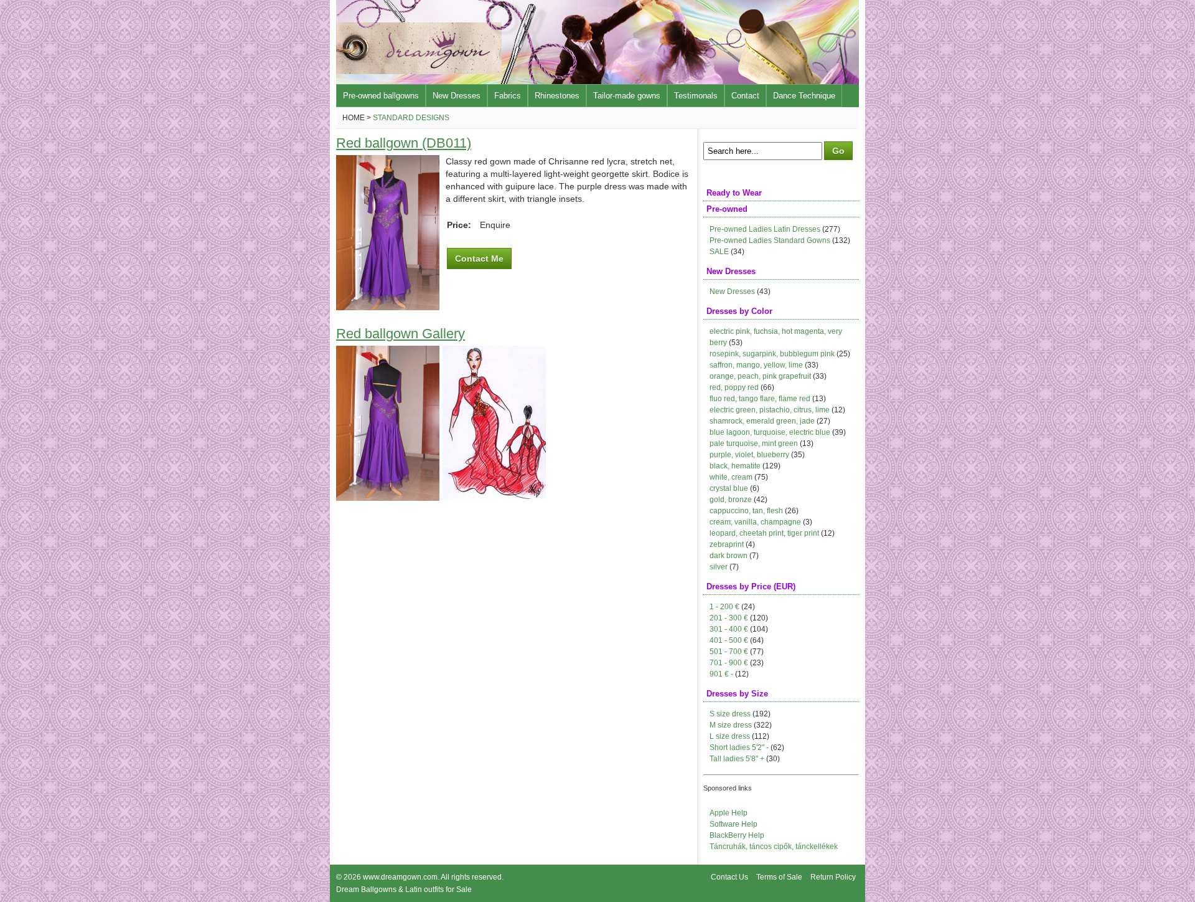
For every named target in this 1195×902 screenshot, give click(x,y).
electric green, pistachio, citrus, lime (770, 410)
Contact (745, 95)
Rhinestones (557, 95)
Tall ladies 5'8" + (737, 758)
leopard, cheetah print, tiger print (764, 533)
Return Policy (833, 877)
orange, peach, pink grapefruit (760, 376)
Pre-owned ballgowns (381, 95)
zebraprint (727, 544)
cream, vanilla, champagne (755, 522)
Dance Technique (804, 95)
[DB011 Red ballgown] (387, 307)
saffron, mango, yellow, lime (756, 365)
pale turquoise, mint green (754, 443)
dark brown (728, 555)
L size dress (730, 736)
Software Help (733, 824)
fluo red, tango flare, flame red (760, 398)
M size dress (731, 725)
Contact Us (729, 877)
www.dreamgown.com (400, 877)
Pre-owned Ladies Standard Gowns (770, 240)
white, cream (731, 477)
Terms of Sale (779, 877)
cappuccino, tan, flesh (746, 510)
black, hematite (735, 466)
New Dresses (456, 95)
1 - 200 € (724, 606)
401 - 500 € (729, 640)
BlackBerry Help (737, 835)
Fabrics (507, 95)
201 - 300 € (729, 618)
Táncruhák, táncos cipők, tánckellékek (774, 846)
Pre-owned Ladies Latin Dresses (765, 229)
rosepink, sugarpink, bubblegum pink (772, 353)
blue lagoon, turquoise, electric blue (770, 432)
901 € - (721, 674)
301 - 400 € (729, 629)
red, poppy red (734, 387)
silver (719, 567)
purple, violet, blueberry (749, 454)
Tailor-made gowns (626, 95)
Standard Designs (411, 117)
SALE (719, 251)
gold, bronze (731, 499)
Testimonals (696, 95)
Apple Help (728, 813)
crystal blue (729, 488)
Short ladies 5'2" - (739, 747)
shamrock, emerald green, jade (762, 421)
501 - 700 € (729, 651)
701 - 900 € (729, 662)
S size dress (730, 714)
